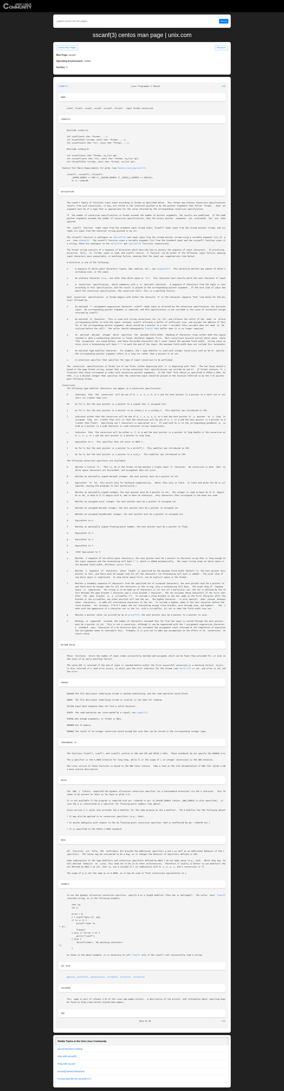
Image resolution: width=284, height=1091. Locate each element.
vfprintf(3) (119, 237)
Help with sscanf (66, 1064)
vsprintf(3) (134, 244)
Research (221, 47)
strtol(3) (125, 977)
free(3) (149, 328)
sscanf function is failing (70, 1049)
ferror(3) (184, 668)
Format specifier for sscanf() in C (74, 1079)
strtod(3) (112, 977)
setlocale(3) (98, 977)
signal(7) (142, 712)
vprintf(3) (116, 244)
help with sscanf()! (67, 1056)
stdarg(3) (84, 240)
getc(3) (71, 977)
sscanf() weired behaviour (71, 1071)
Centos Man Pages (67, 47)
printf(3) (133, 615)
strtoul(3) (139, 977)
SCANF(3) (63, 86)
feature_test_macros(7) (131, 168)
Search (223, 21)
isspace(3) (163, 269)
